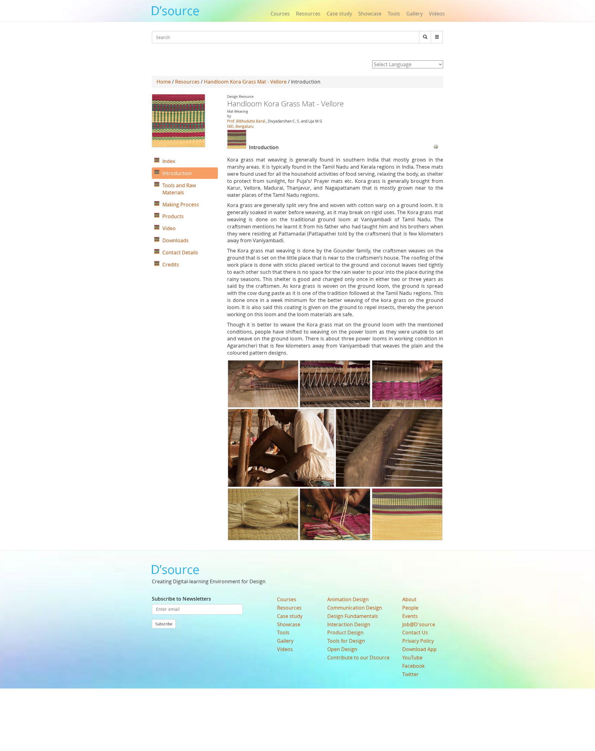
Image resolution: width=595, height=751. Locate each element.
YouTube (412, 657)
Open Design (342, 649)
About (409, 599)
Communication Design (354, 607)
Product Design (345, 632)
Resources (308, 13)
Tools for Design (346, 640)
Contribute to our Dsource (358, 657)
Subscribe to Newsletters (181, 598)
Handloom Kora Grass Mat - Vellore (245, 81)
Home (163, 81)
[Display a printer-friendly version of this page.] (435, 146)
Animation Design (348, 599)
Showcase (369, 13)
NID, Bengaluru (240, 126)
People (410, 607)
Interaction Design (348, 624)
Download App (419, 649)
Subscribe (163, 623)
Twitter (410, 674)
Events (410, 616)
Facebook (413, 666)
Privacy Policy (418, 640)
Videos (437, 13)
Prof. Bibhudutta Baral (246, 121)
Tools (394, 13)
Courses (280, 13)
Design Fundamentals (352, 616)
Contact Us (415, 632)
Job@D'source (418, 624)
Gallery (414, 13)
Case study (339, 13)
